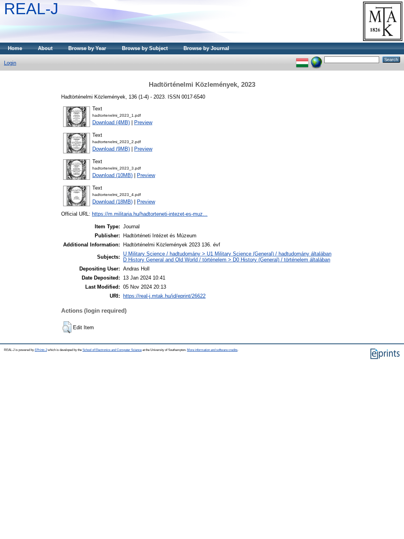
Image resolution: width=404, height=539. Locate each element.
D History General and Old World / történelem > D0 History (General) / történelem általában (226, 260)
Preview (143, 122)
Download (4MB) (111, 122)
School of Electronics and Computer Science (112, 350)
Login (10, 63)
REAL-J (31, 8)
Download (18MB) (112, 202)
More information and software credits (212, 350)
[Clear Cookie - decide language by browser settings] (316, 59)
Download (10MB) (112, 175)
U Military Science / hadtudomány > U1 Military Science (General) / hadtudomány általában (227, 254)
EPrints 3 (41, 350)
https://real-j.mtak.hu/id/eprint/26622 (164, 296)
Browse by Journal (206, 48)
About (45, 48)
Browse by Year (87, 48)
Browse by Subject (145, 48)
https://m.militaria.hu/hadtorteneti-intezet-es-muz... (150, 214)
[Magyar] (302, 59)
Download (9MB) (111, 149)
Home (15, 48)
